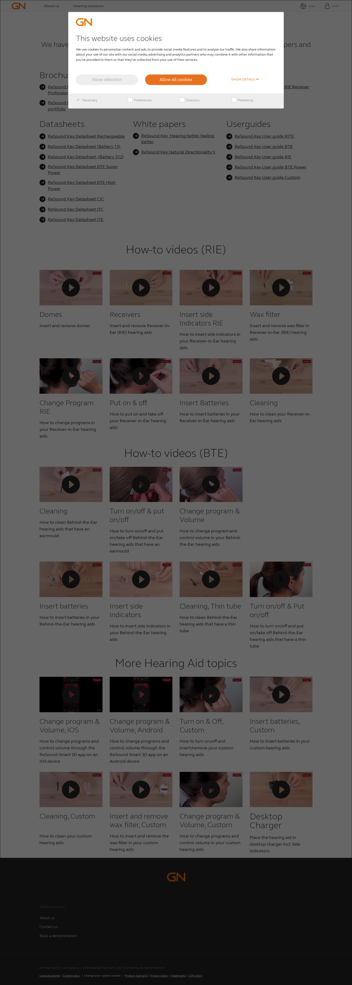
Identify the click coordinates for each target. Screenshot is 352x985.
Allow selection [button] (107, 79)
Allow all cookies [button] (175, 79)
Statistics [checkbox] (192, 100)
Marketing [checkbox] (245, 100)
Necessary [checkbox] (89, 100)
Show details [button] (243, 79)
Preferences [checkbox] (142, 100)
